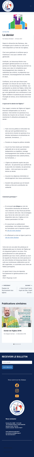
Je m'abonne (7, 367)
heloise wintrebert (9, 38)
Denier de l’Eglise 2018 (12, 331)
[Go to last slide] (4, 325)
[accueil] (17, 408)
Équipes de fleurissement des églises (7, 289)
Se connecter (7, 452)
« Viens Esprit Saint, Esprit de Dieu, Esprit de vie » (25, 289)
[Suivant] (29, 325)
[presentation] (17, 317)
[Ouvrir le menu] (30, 6)
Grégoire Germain (10, 333)
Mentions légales (8, 447)
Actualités (6, 31)
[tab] (13, 344)
